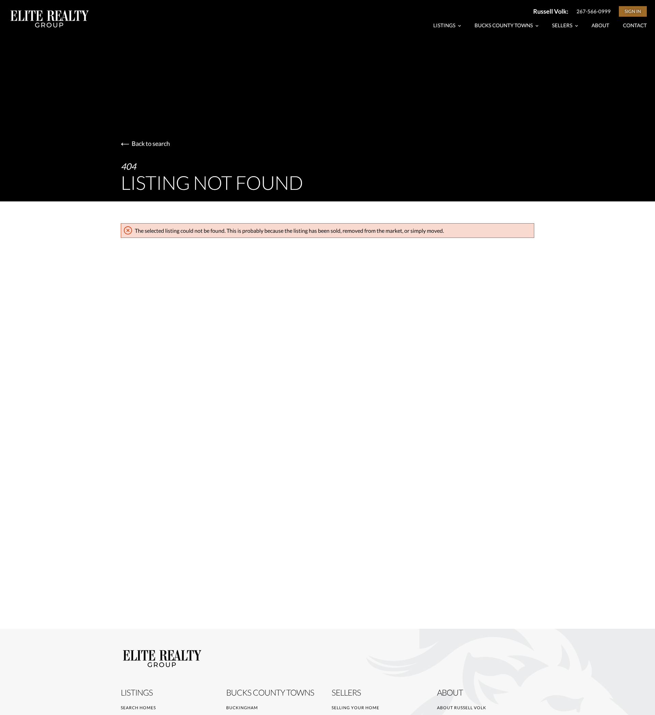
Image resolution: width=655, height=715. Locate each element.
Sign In (633, 11)
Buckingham (242, 707)
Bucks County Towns (504, 25)
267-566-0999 (594, 11)
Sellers (562, 25)
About (600, 25)
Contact (635, 25)
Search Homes (138, 707)
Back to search (151, 143)
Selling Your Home (355, 707)
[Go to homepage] (56, 19)
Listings (444, 25)
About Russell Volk (461, 707)
